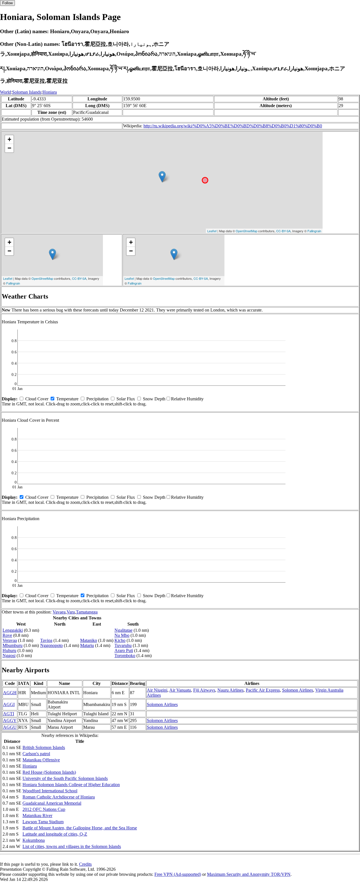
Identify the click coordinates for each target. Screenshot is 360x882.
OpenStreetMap (246, 231)
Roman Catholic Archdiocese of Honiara (58, 797)
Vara (71, 612)
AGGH (10, 692)
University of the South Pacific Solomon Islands (65, 778)
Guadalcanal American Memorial (51, 803)
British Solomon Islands (43, 747)
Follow (7, 3)
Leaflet (212, 231)
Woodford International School (49, 790)
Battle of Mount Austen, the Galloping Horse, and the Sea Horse (79, 827)
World (5, 92)
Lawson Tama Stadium (43, 821)
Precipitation (97, 398)
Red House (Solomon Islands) (49, 772)
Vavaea (59, 612)
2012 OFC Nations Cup (43, 809)
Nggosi (9, 655)
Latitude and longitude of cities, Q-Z (54, 834)
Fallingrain (314, 231)
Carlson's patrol (36, 753)
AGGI (9, 704)
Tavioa (46, 640)
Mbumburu (12, 645)
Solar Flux (125, 398)
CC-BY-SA (283, 231)
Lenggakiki (13, 630)
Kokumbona (33, 840)
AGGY (10, 720)
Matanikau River (37, 815)
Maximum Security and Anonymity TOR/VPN (249, 874)
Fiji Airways (204, 690)
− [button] (9, 148)
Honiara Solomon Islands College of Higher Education (71, 784)
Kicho (119, 640)
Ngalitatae (123, 630)
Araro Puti (123, 650)
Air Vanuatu (180, 690)
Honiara (49, 92)
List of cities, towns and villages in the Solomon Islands (71, 846)
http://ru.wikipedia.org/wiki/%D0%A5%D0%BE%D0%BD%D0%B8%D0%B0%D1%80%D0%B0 (232, 125)
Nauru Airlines (230, 690)
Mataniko (88, 640)
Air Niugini (157, 690)
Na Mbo (121, 635)
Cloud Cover (36, 398)
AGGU (10, 727)
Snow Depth (154, 398)
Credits (85, 864)
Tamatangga (87, 612)
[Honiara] (162, 176)
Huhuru (9, 650)
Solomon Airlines (297, 690)
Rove (7, 635)
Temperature (67, 398)
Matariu (87, 645)
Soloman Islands (26, 92)
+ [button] (9, 139)
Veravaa (10, 640)
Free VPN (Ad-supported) (177, 874)
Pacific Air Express (263, 690)
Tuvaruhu (123, 645)
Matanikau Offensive (41, 759)
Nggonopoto (51, 645)
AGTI (8, 713)
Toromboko (124, 655)
